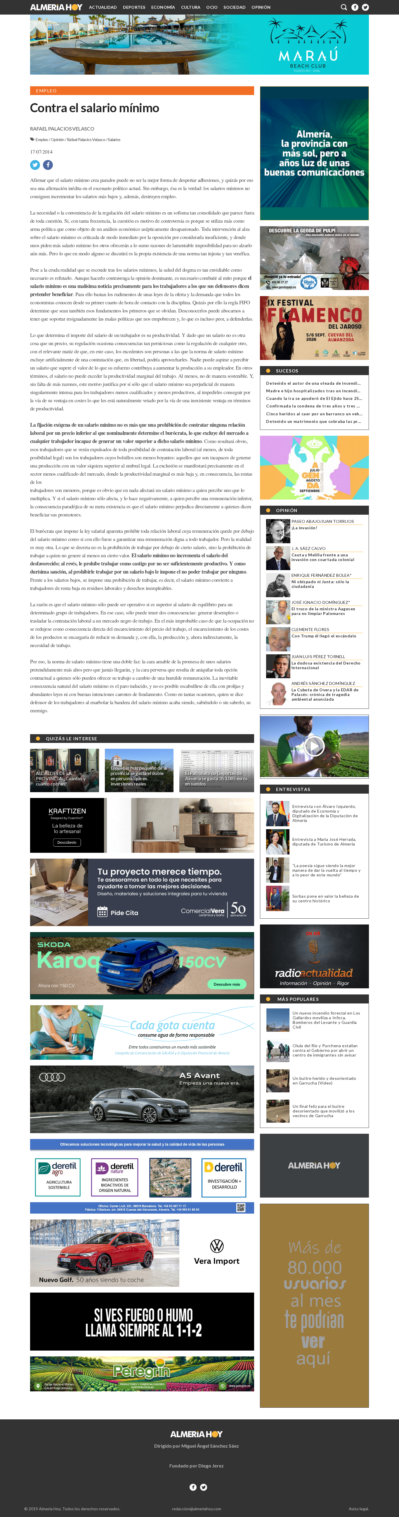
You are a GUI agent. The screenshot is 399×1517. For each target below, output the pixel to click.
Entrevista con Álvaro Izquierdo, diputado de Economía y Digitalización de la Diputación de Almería (325, 813)
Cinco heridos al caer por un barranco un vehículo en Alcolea (329, 413)
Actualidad (103, 7)
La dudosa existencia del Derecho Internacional (326, 665)
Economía (163, 7)
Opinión (260, 7)
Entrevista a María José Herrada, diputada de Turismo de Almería (324, 841)
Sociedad (234, 7)
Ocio (212, 7)
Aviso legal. (359, 1508)
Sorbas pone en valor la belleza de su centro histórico (325, 898)
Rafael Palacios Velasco (86, 139)
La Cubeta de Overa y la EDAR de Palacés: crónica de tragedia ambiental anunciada (325, 695)
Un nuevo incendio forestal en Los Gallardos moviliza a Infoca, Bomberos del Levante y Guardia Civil (326, 1020)
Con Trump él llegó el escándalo (324, 636)
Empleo (42, 139)
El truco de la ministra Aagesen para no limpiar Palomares (323, 611)
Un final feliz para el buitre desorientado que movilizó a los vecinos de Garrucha (324, 1111)
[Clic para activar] (344, 7)
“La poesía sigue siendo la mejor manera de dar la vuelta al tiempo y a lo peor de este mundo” (326, 870)
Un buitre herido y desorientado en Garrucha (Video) (324, 1080)
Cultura (191, 7)
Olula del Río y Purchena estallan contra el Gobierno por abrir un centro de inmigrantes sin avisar (325, 1050)
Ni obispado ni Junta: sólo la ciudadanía (320, 584)
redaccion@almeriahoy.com (196, 1508)
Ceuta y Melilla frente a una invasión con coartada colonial (323, 557)
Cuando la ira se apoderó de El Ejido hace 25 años (318, 398)
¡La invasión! (304, 527)
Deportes (134, 7)
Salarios (114, 139)
